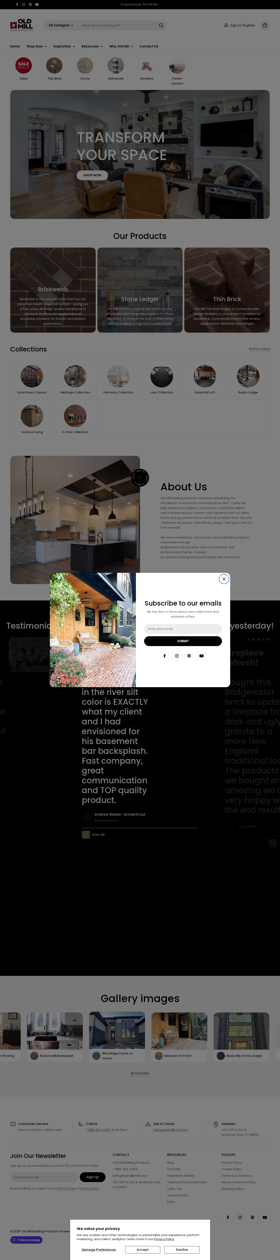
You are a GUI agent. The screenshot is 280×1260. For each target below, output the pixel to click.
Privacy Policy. (164, 1239)
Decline (182, 1250)
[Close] (224, 579)
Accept (143, 1250)
